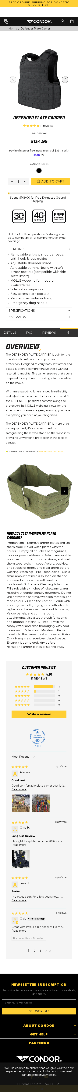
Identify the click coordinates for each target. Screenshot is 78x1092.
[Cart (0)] (72, 21)
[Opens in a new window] (37, 736)
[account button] (62, 21)
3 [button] (40, 950)
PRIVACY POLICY (29, 1084)
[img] (20, 767)
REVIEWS (49, 332)
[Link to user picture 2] (41, 803)
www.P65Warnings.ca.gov (50, 451)
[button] (31, 125)
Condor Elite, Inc (39, 21)
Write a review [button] (39, 714)
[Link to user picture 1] (21, 803)
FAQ (29, 332)
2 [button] (34, 950)
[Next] (64, 491)
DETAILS (10, 332)
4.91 (49, 674)
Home (13, 28)
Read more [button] (19, 789)
